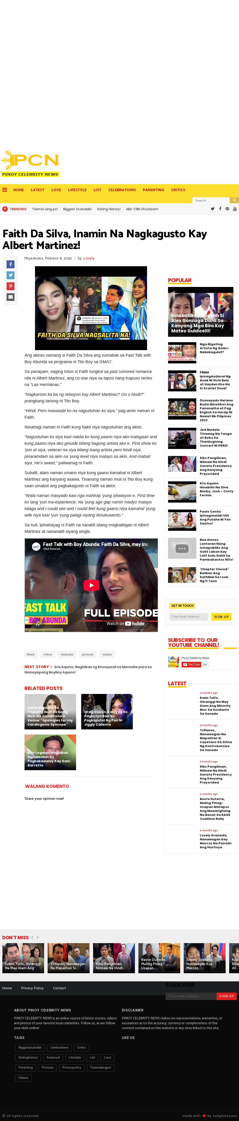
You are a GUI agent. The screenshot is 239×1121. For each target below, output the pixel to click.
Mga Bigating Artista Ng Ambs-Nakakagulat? (215, 348)
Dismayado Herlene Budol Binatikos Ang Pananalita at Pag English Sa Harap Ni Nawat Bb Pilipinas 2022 (216, 410)
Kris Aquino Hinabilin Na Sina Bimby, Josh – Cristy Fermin (216, 489)
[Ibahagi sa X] (10, 275)
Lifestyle (77, 190)
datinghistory (28, 1057)
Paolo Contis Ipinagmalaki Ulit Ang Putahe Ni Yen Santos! (215, 517)
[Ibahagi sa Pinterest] (10, 286)
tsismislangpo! (100, 1067)
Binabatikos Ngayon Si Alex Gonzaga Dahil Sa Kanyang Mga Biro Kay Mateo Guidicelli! (197, 323)
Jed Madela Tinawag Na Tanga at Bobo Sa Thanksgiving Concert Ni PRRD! (216, 438)
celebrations (59, 1047)
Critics (178, 190)
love (107, 1057)
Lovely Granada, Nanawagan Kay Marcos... (199, 964)
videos (107, 654)
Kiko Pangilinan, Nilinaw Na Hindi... (110, 966)
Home (18, 190)
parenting (25, 1067)
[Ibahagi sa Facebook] (10, 264)
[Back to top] (227, 1110)
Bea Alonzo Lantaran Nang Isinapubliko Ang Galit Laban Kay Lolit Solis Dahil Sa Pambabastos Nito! (216, 550)
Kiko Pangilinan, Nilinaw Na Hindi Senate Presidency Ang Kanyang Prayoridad (216, 466)
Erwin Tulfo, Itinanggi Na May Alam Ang (23, 966)
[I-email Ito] (10, 297)
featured (67, 654)
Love (56, 190)
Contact (59, 988)
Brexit (31, 654)
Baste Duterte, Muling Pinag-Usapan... (153, 964)
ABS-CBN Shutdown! (142, 209)
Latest (37, 190)
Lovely (89, 258)
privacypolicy (71, 1067)
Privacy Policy (32, 988)
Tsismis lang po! (45, 209)
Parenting (153, 190)
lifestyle (75, 1057)
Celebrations (122, 190)
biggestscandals (30, 1047)
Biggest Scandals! (77, 209)
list (92, 1057)
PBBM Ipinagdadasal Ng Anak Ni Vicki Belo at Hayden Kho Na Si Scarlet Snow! (215, 380)
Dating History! (109, 209)
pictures (87, 654)
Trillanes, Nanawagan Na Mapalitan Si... (67, 966)
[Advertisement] (32, 72)
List (97, 190)
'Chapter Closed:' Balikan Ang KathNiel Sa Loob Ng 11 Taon (214, 575)
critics (47, 654)
